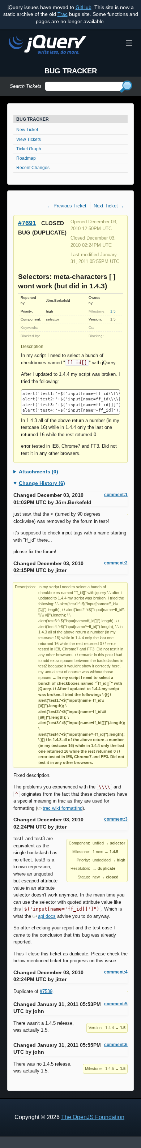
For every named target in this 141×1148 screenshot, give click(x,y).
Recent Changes (33, 167)
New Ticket (27, 129)
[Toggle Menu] (129, 43)
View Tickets (28, 139)
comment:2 (116, 563)
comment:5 (116, 1003)
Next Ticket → (109, 205)
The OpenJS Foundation (92, 1117)
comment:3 (116, 819)
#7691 (27, 223)
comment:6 (116, 1044)
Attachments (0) (38, 471)
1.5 (113, 311)
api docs (47, 916)
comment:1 (116, 494)
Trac (62, 14)
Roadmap (26, 158)
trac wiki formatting (62, 808)
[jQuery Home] (47, 46)
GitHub (83, 7)
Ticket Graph (28, 148)
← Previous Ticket (66, 205)
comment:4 (116, 972)
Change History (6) (42, 483)
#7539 (46, 991)
